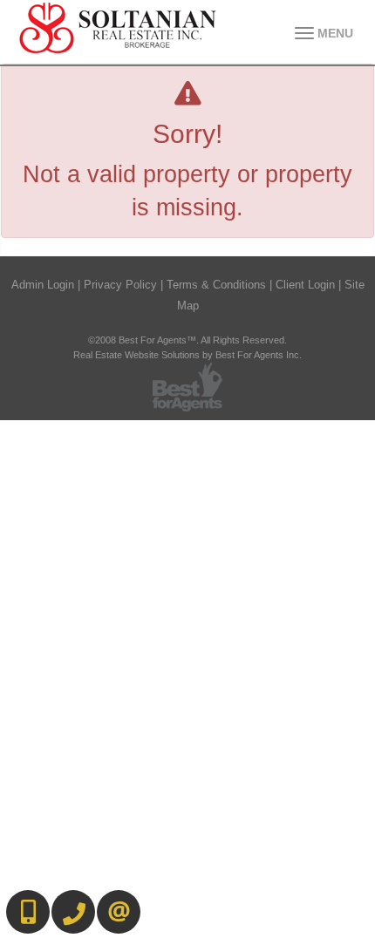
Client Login (305, 284)
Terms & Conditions (216, 284)
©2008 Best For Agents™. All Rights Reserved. (187, 340)
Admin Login (42, 284)
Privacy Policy (120, 284)
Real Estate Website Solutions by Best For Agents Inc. (187, 355)
